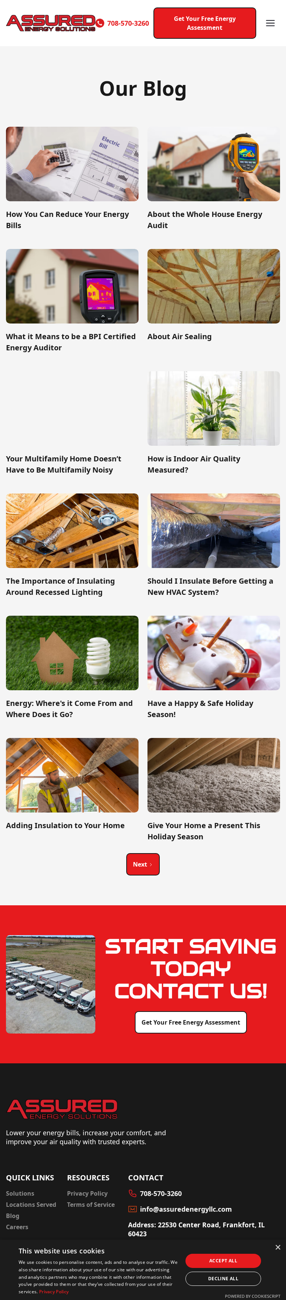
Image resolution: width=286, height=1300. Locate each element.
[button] (270, 23)
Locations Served (31, 1204)
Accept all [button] (223, 1261)
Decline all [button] (223, 1278)
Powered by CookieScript (252, 1296)
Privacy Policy (87, 1193)
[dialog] (143, 1270)
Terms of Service (91, 1204)
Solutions (20, 1193)
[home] (50, 23)
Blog (12, 1216)
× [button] (277, 1247)
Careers (17, 1227)
